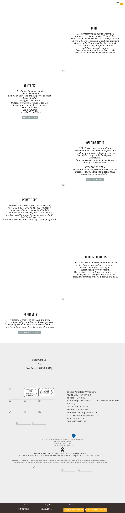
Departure (48, 505)
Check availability (96, 510)
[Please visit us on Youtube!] (69, 436)
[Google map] (74, 436)
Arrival (26, 505)
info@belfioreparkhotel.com (85, 415)
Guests (71, 505)
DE (117, 2)
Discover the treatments (29, 332)
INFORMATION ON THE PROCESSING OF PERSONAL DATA (59, 453)
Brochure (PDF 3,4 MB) (39, 367)
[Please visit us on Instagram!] (63, 436)
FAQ (38, 363)
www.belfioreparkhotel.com (85, 412)
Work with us (39, 359)
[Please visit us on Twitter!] (58, 436)
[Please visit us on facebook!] (52, 436)
